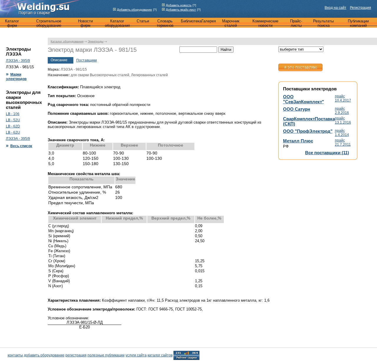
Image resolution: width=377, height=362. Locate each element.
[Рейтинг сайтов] (186, 355)
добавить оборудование (44, 355)
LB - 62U (13, 132)
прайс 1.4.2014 (342, 133)
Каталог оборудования (67, 41)
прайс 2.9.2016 (342, 111)
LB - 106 (12, 114)
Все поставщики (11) (327, 152)
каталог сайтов (160, 355)
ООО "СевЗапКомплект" (303, 99)
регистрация (76, 355)
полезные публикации (106, 355)
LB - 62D (13, 126)
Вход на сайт (335, 8)
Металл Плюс (298, 140)
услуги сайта (136, 355)
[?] (155, 9)
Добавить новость (178, 5)
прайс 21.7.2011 (343, 142)
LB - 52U (13, 120)
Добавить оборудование (134, 9)
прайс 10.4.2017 (343, 98)
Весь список (21, 146)
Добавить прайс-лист (181, 9)
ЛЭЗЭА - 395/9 (18, 61)
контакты (15, 355)
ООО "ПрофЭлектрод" (308, 131)
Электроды (95, 41)
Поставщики (86, 60)
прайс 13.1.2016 (343, 120)
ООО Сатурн (296, 109)
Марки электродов (16, 76)
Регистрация (360, 8)
